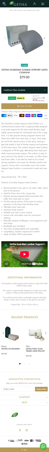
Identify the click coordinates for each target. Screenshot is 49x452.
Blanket (3, 346)
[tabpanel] (12, 341)
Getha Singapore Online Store (19, 3)
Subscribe (41, 389)
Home (11, 10)
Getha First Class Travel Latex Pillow (35, 350)
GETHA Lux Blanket (10, 349)
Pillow (28, 346)
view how (41, 100)
